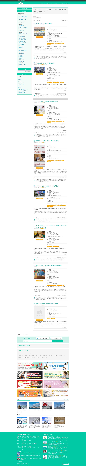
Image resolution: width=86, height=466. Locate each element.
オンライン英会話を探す (57, 338)
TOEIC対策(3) (21, 44)
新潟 (22, 442)
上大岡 (60, 355)
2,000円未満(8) (21, 14)
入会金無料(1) (21, 55)
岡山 (25, 444)
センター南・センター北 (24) (23, 89)
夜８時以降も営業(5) (22, 38)
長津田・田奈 (20, 355)
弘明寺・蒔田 (33, 357)
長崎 (30, 447)
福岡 (22, 447)
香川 (25, 446)
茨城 (33, 437)
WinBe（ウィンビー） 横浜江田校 (45, 63)
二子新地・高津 (26, 357)
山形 (36, 436)
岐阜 (30, 440)
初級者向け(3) (21, 61)
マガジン (66, 3)
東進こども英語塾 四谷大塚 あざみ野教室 (47, 303)
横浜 (19, 352)
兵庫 (25, 443)
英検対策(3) (21, 47)
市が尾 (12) (20, 79)
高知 (27, 446)
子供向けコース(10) (22, 64)
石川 (27, 442)
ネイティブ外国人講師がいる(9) (24, 48)
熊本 (25, 447)
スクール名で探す (43, 338)
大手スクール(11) (22, 52)
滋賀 (30, 443)
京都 (27, 443)
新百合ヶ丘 (51, 355)
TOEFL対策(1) (21, 45)
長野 (25, 442)
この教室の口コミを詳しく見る (61, 93)
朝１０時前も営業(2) (22, 39)
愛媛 (22, 446)
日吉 (64, 355)
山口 (27, 444)
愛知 (22, 440)
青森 (25, 436)
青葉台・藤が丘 (44, 357)
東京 (22, 437)
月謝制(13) (21, 56)
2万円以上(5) (21, 30)
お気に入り (40, 36)
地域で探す (30, 338)
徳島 (30, 446)
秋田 (30, 436)
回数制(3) (20, 58)
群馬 (36, 437)
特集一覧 (61, 3)
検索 (48, 3)
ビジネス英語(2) (22, 36)
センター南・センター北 (44, 352)
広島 (22, 444)
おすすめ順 (64, 20)
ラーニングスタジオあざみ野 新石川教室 (47, 101)
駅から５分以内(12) (22, 42)
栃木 (38, 437)
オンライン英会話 (54, 3)
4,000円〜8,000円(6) (22, 19)
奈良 (32, 443)
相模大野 (36, 352)
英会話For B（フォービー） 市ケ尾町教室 (47, 141)
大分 (36, 447)
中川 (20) (19, 81)
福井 (32, 442)
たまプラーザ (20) (21, 84)
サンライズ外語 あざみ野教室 (44, 23)
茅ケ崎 (19, 357)
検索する (24, 69)
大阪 (22, 443)
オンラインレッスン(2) (23, 33)
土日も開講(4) (21, 53)
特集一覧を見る (66, 399)
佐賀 (33, 447)
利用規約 (18, 463)
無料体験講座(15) (22, 41)
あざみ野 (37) (20, 77)
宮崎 (38, 447)
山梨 (22, 439)
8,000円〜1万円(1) (22, 21)
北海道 (23, 436)
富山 (30, 442)
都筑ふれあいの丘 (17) (22, 90)
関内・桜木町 (31, 355)
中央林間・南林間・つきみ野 (27, 352)
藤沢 (26, 355)
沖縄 (22, 449)
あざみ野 (59, 352)
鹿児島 (28, 447)
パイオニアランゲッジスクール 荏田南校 (47, 186)
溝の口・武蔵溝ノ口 (43, 355)
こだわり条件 (26, 341)
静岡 (25, 440)
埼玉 (28, 437)
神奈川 (25, 437)
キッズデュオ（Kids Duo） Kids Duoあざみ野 (48, 265)
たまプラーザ (53, 352)
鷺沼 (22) (19, 87)
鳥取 (30, 444)
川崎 (56, 355)
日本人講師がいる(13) (22, 50)
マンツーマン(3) (22, 35)
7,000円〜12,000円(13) (23, 27)
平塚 (38, 357)
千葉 (30, 437)
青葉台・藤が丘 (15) (21, 92)
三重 (27, 440)
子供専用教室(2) (22, 65)
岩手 (28, 436)
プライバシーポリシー (25, 463)
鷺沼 (37, 355)
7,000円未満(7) (21, 25)
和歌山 (35, 443)
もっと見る (64, 52)
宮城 (33, 436)
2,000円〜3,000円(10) (23, 16)
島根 (32, 444)
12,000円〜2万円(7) (22, 28)
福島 (38, 436)
